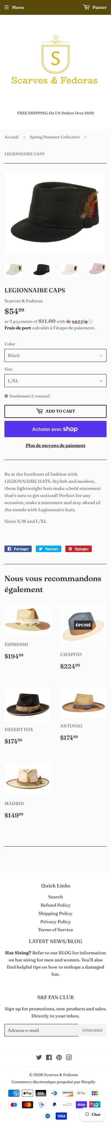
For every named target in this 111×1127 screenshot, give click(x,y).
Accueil (11, 136)
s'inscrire (92, 1030)
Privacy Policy (55, 921)
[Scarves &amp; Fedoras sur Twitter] (39, 1058)
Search (55, 897)
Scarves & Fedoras (61, 1074)
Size (8, 369)
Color (9, 344)
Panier (99, 7)
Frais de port (17, 328)
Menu (18, 7)
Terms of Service (55, 929)
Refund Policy (56, 905)
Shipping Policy (55, 913)
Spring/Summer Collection (55, 136)
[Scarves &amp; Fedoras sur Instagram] (69, 1058)
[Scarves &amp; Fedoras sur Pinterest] (59, 1058)
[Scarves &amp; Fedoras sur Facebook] (49, 1058)
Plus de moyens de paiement (56, 445)
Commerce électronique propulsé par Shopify (53, 1081)
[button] (55, 321)
